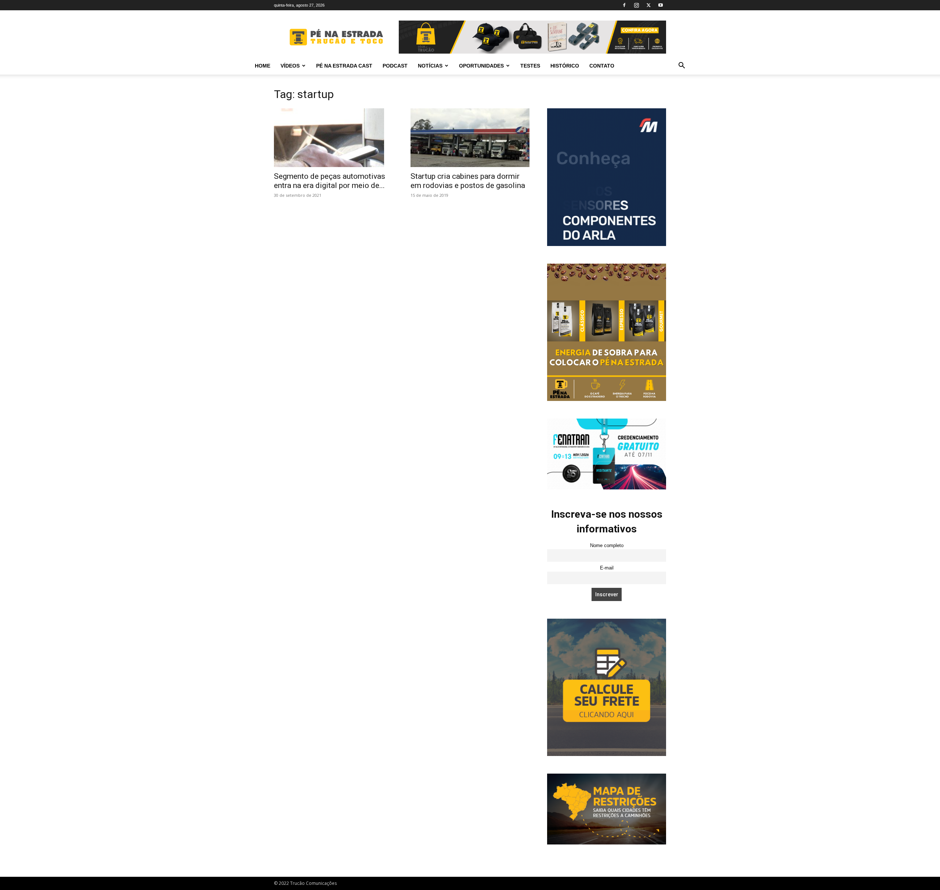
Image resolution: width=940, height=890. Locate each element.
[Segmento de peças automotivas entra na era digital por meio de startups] (333, 137)
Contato (601, 66)
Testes (530, 66)
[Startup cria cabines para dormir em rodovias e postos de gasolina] (470, 137)
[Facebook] (624, 5)
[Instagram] (636, 5)
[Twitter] (648, 5)
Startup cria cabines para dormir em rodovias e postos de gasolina (468, 181)
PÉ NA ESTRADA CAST (344, 66)
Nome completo (606, 545)
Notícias (430, 66)
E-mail (607, 568)
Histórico (564, 66)
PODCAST (395, 66)
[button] (681, 66)
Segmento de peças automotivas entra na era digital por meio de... (329, 181)
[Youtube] (660, 5)
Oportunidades (481, 66)
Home (262, 66)
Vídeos (290, 66)
